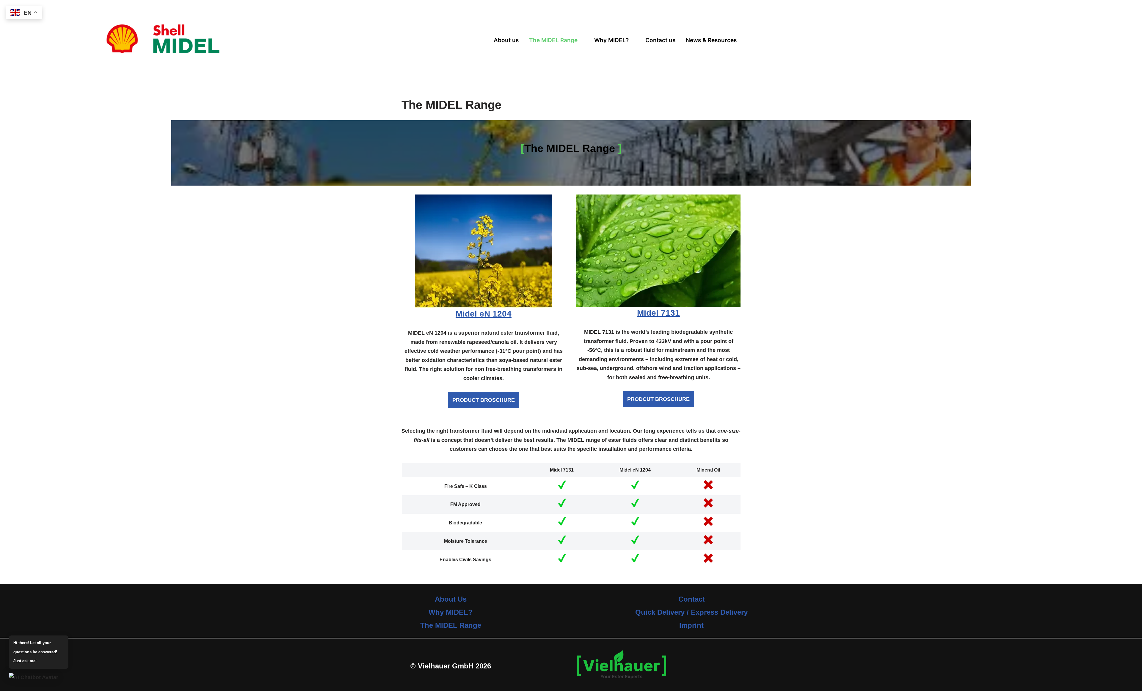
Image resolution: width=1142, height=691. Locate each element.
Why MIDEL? (611, 40)
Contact (691, 599)
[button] (556, 40)
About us (506, 40)
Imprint (691, 625)
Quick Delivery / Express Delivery (691, 612)
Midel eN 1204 (484, 313)
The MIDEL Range (553, 40)
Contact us (660, 40)
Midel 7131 (658, 312)
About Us (451, 599)
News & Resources (711, 40)
